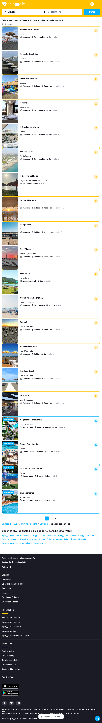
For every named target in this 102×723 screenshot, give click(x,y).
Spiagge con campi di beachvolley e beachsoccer (23, 539)
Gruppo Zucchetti (19, 562)
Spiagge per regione (11, 622)
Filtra (59, 717)
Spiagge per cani (41, 543)
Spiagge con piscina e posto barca (17, 543)
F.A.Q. (4, 593)
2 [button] (51, 518)
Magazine (6, 579)
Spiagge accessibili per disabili (15, 535)
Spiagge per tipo (9, 631)
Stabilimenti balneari (11, 617)
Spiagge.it (6, 524)
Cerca (92, 12)
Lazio (16, 524)
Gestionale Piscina (10, 602)
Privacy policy (8, 656)
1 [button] (46, 518)
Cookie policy (8, 651)
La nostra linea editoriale (12, 584)
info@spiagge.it (59, 713)
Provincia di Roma (29, 524)
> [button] (55, 518)
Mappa (47, 717)
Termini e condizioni (10, 660)
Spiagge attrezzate (86, 535)
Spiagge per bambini (67, 535)
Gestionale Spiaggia (10, 597)
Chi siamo (6, 575)
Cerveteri (44, 524)
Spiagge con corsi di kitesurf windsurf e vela (66, 539)
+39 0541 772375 (47, 713)
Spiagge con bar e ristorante (43, 535)
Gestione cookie (9, 665)
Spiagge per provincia (11, 626)
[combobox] (22, 12)
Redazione (6, 588)
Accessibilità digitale (11, 669)
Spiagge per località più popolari (16, 635)
